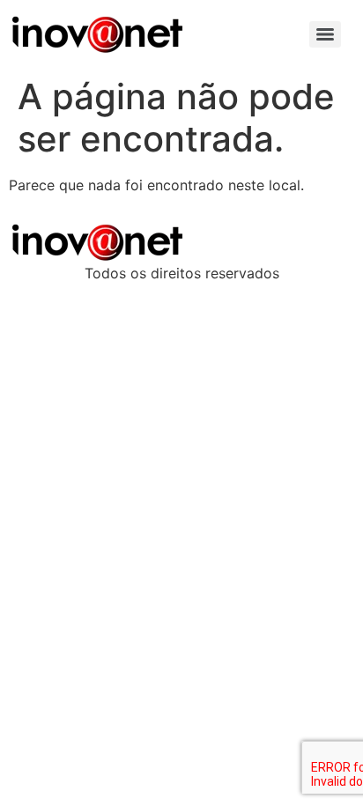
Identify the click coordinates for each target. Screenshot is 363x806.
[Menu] (325, 34)
